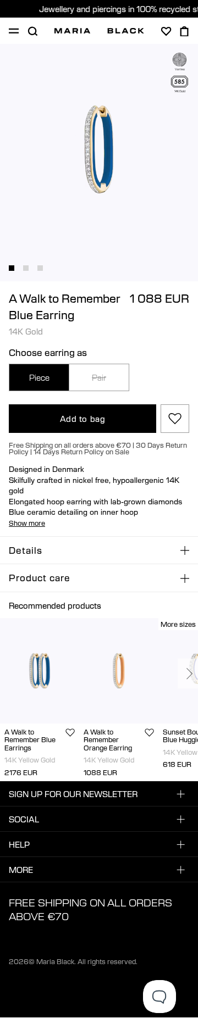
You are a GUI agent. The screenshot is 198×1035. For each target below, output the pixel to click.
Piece (39, 377)
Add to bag (83, 419)
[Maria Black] (99, 31)
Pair (99, 377)
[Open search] (32, 31)
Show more (27, 523)
